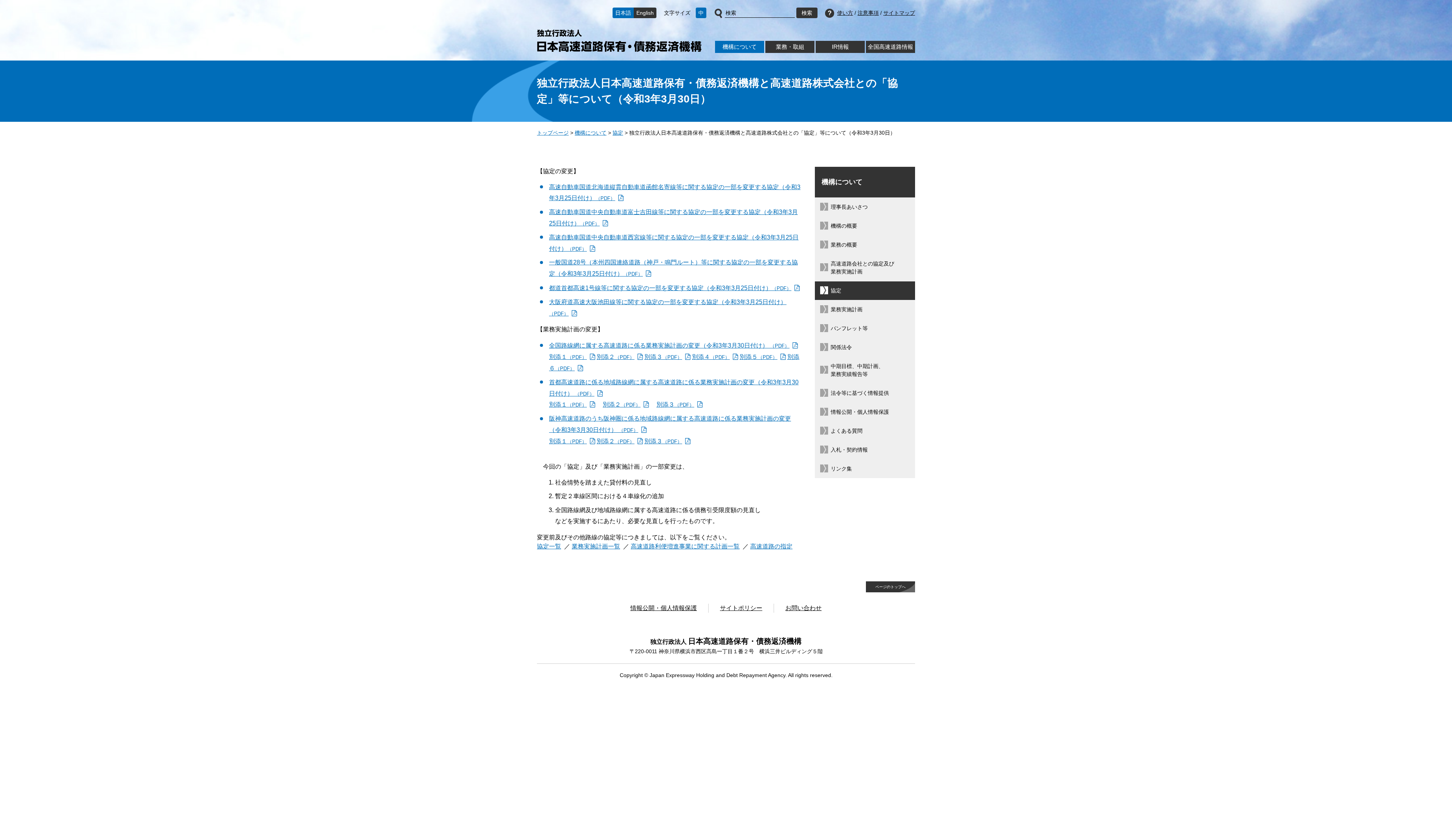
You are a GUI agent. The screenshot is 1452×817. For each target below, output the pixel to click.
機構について (740, 46)
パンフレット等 (849, 328)
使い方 (845, 13)
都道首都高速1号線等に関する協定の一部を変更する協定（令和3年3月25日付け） (670, 288)
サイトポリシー (741, 608)
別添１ (568, 357)
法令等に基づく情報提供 (860, 393)
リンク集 (841, 469)
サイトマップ (899, 13)
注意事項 (868, 13)
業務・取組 (790, 46)
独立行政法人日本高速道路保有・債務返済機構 (619, 41)
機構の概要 (844, 226)
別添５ (758, 357)
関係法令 (841, 347)
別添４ (711, 357)
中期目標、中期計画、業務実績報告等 (857, 370)
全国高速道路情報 (890, 46)
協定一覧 (549, 546)
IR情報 (840, 46)
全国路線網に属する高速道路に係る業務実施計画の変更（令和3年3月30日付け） (669, 345)
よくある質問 (847, 431)
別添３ (663, 357)
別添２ (615, 357)
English (645, 13)
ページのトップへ (890, 587)
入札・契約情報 (849, 450)
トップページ (553, 133)
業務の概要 (844, 245)
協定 (618, 133)
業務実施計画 (847, 309)
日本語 (623, 13)
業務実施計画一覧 (596, 546)
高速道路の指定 (771, 546)
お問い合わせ (803, 608)
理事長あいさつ (849, 207)
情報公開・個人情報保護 (860, 412)
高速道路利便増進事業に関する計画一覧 (685, 546)
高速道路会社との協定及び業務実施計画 (862, 268)
